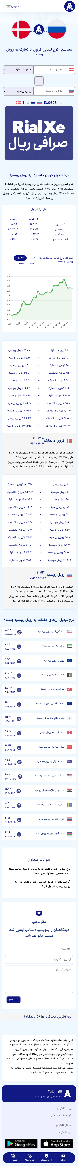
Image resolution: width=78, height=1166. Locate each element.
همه (21, 263)
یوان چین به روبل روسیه (52, 747)
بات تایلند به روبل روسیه (52, 819)
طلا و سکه (30, 1160)
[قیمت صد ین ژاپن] (69, 718)
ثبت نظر (13, 999)
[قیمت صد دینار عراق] (69, 790)
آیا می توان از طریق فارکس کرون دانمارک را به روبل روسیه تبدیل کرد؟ (42, 884)
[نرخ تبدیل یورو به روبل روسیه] (19, 661)
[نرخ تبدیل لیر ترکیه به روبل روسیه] (19, 690)
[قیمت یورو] (69, 660)
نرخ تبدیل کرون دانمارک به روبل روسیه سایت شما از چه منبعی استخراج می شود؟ (39, 871)
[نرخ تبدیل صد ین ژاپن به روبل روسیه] (19, 719)
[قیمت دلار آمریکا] (69, 631)
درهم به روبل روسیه (54, 645)
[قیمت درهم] (69, 646)
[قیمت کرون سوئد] (69, 805)
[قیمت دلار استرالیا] (69, 761)
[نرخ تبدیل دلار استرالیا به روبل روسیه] (19, 762)
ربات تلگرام (64, 1108)
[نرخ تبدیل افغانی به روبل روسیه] (19, 675)
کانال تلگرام (63, 1125)
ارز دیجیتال (46, 1160)
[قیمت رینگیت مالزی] (69, 776)
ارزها (63, 1160)
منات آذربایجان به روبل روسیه (49, 833)
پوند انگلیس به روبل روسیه (50, 703)
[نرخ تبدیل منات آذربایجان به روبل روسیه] (19, 834)
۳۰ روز (20, 258)
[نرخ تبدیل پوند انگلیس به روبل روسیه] (19, 704)
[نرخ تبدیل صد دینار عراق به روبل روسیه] (19, 791)
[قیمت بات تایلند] (69, 819)
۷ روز (33, 258)
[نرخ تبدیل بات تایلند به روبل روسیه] (19, 820)
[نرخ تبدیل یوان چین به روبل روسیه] (19, 747)
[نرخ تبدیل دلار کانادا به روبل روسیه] (19, 733)
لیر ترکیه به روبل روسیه (52, 689)
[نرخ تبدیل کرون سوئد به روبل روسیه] (19, 805)
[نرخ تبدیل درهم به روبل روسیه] (19, 646)
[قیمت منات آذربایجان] (69, 833)
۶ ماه (33, 263)
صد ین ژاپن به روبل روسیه (51, 718)
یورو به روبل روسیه (54, 660)
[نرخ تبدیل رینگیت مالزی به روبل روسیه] (20, 776)
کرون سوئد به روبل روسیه (51, 804)
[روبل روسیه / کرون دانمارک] (39, 80)
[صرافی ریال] (39, 133)
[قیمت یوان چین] (69, 747)
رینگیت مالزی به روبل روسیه (50, 775)
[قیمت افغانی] (69, 675)
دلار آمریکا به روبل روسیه (51, 631)
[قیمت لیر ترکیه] (69, 689)
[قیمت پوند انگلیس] (69, 703)
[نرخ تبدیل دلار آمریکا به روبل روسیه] (19, 632)
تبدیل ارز (13, 1160)
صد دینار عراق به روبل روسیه (50, 790)
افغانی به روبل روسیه (53, 674)
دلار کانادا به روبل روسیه (52, 732)
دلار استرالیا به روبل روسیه (51, 761)
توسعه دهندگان (60, 1115)
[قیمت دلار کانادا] (69, 732)
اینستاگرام (64, 1132)
